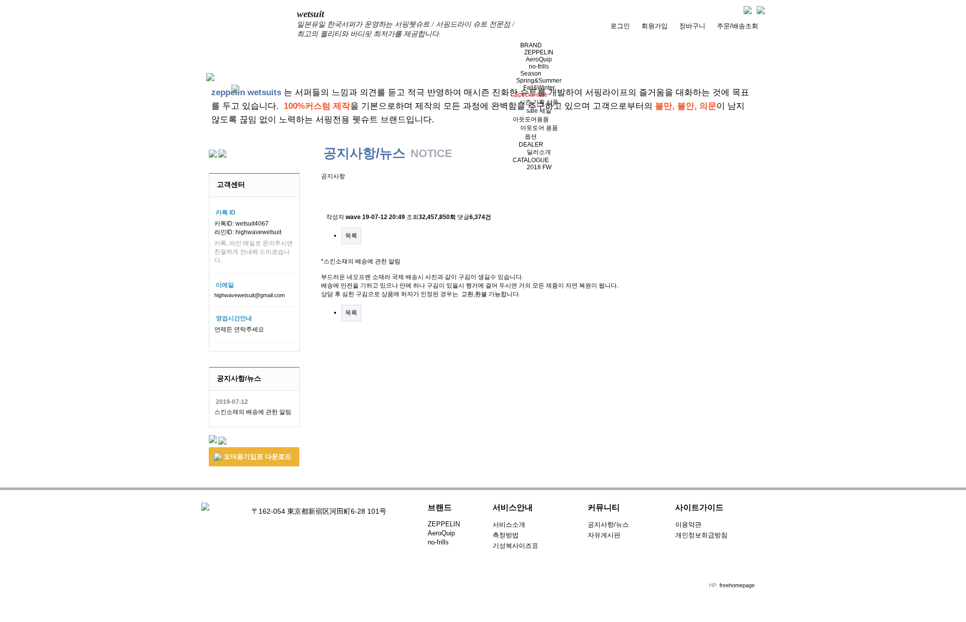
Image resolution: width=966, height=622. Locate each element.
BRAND (531, 45)
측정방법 (506, 535)
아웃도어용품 (531, 119)
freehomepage (737, 585)
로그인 (620, 26)
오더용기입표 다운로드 (256, 456)
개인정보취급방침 (701, 535)
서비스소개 (509, 524)
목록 (351, 235)
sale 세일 (538, 110)
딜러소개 (539, 152)
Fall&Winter (539, 87)
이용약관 (688, 524)
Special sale (531, 94)
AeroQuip (539, 59)
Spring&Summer (538, 80)
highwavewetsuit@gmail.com (249, 295)
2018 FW (539, 167)
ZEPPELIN (538, 52)
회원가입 (654, 26)
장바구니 (692, 26)
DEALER (531, 144)
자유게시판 (604, 535)
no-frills (539, 66)
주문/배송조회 (737, 26)
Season (530, 73)
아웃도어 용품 (539, 127)
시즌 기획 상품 (538, 102)
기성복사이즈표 (515, 545)
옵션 (531, 136)
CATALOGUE (531, 160)
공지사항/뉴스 (608, 524)
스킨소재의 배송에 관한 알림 (252, 412)
